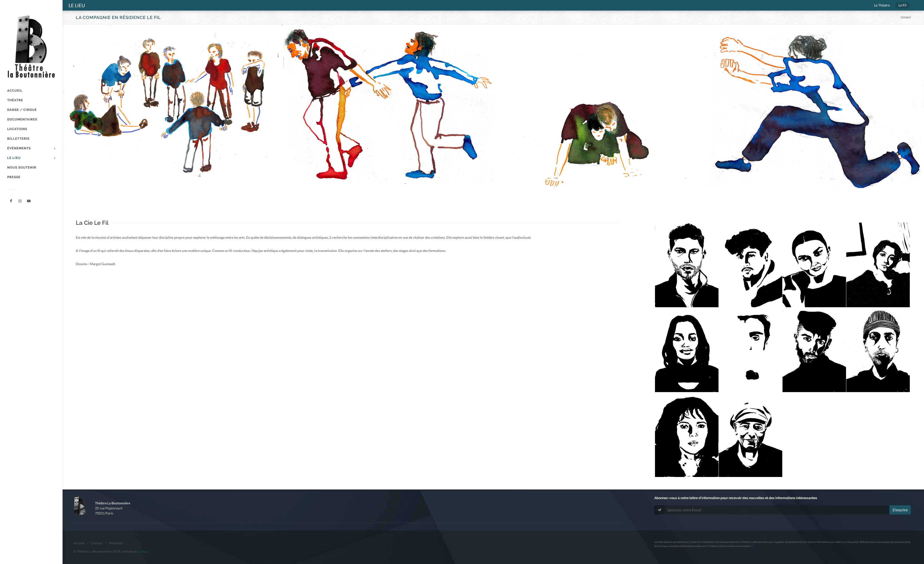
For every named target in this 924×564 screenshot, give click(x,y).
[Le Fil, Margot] (878, 265)
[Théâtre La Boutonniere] (11, 201)
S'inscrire (900, 510)
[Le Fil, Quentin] (751, 349)
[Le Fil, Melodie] (687, 434)
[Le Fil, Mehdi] (751, 265)
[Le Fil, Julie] (687, 349)
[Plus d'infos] (752, 546)
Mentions (116, 543)
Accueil (79, 543)
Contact (906, 17)
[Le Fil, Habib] (751, 434)
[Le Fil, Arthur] (814, 349)
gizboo (143, 551)
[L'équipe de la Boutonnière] (29, 201)
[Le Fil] (170, 101)
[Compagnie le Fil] (20, 201)
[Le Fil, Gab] (878, 349)
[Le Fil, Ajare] (814, 265)
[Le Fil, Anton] (687, 265)
